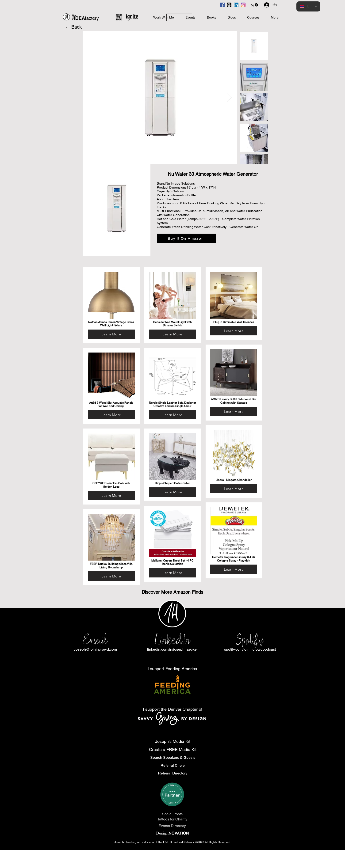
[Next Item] (229, 97)
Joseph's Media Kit (172, 741)
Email (95, 639)
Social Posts (172, 814)
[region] (111, 305)
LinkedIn (172, 639)
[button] (255, 5)
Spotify (249, 639)
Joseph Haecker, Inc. (128, 842)
